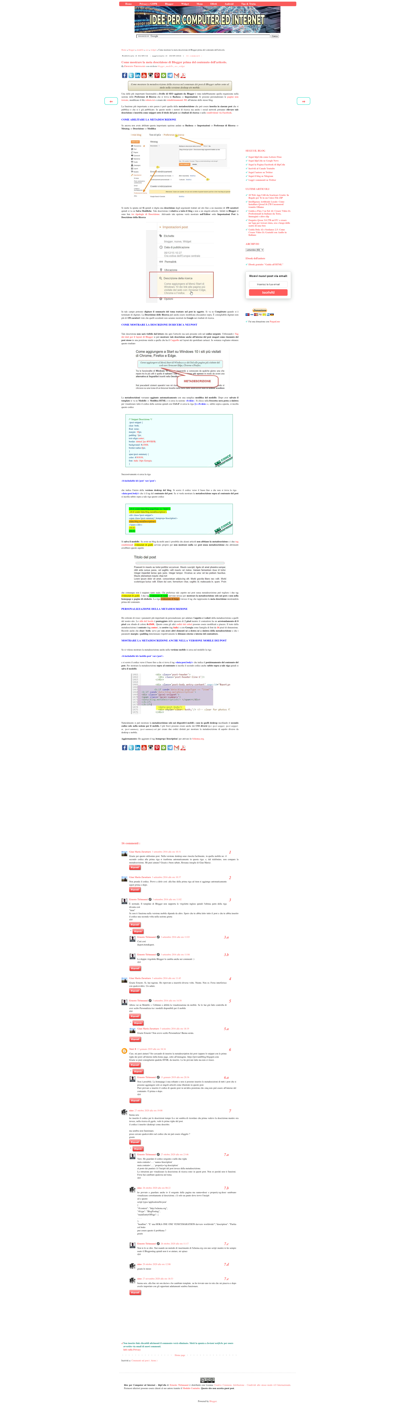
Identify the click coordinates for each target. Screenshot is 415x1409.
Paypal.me (275, 321)
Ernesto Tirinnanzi (138, 899)
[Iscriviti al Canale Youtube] (144, 75)
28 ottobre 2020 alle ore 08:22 (157, 1187)
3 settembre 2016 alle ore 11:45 (166, 978)
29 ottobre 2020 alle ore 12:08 (157, 1264)
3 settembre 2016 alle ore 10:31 (166, 851)
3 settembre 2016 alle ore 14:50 (167, 1000)
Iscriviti (268, 292)
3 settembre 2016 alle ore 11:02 (167, 899)
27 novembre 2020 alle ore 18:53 (158, 1278)
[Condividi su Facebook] (124, 75)
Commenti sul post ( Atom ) (144, 1360)
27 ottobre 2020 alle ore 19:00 (148, 1110)
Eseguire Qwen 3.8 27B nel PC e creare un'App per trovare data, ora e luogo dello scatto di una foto (269, 222)
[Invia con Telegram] (170, 75)
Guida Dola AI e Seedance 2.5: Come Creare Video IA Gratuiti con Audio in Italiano (268, 232)
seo (176, 66)
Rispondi (135, 867)
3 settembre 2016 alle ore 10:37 (166, 877)
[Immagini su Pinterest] (157, 75)
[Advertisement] (179, 790)
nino (131, 1110)
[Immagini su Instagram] (150, 75)
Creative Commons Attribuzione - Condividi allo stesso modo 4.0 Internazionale (252, 1384)
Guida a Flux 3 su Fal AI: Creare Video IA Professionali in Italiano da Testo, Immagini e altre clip (269, 213)
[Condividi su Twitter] (131, 75)
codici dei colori (184, 624)
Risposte (138, 931)
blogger (161, 66)
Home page (180, 1355)
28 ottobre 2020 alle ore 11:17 (175, 1243)
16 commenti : (194, 56)
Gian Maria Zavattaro (140, 851)
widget (182, 66)
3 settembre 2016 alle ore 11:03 (175, 936)
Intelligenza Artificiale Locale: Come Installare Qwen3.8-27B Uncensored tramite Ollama (266, 204)
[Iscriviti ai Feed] (163, 75)
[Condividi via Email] (176, 75)
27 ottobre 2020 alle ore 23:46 (175, 1154)
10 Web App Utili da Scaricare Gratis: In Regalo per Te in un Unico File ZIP (269, 196)
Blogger (213, 1401)
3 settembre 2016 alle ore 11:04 (175, 954)
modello (170, 66)
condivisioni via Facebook (219, 112)
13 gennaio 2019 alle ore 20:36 (175, 1077)
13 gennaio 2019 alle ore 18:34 (151, 1049)
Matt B (132, 1049)
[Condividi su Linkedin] (137, 75)
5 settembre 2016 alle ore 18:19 (174, 1028)
